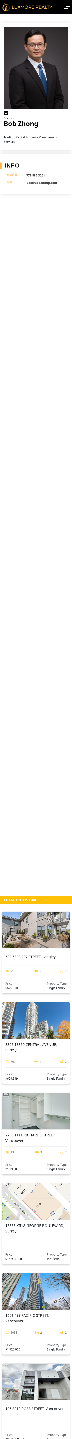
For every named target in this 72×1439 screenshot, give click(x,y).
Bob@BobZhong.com (41, 183)
